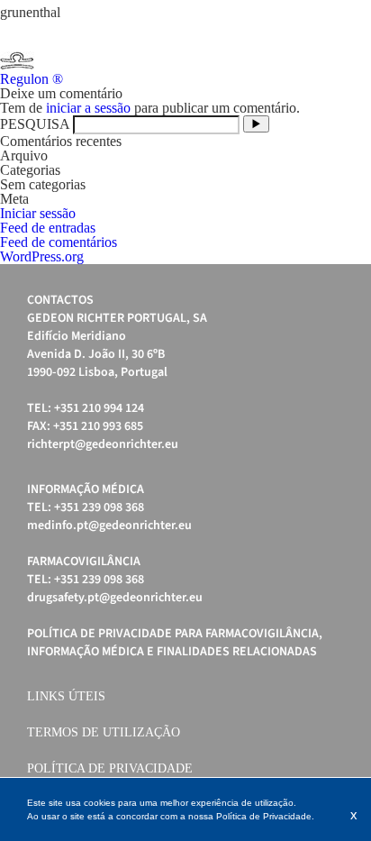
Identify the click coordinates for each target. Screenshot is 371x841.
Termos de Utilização (103, 732)
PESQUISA (34, 124)
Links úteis (66, 696)
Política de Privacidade (110, 768)
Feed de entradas (47, 227)
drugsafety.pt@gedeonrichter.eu (115, 598)
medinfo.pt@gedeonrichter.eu (109, 525)
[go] (256, 124)
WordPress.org (42, 256)
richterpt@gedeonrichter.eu (102, 444)
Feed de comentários (58, 242)
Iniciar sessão (38, 213)
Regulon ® (31, 79)
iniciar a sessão (88, 107)
